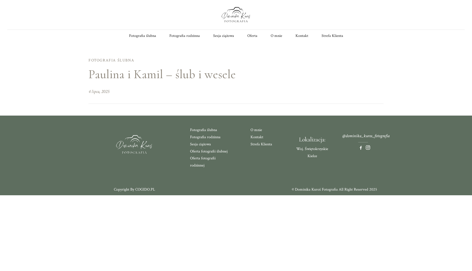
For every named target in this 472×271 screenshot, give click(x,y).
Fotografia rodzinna (184, 35)
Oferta (252, 35)
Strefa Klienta (332, 35)
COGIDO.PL (145, 189)
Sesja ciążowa (223, 35)
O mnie (276, 35)
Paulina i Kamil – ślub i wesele (162, 74)
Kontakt (301, 35)
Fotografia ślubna (142, 35)
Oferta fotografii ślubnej (209, 151)
